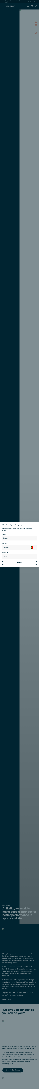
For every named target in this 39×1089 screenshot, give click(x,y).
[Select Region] (36, 538)
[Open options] (36, 556)
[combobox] (19, 538)
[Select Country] (34, 547)
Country (4, 543)
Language (5, 552)
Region (4, 534)
